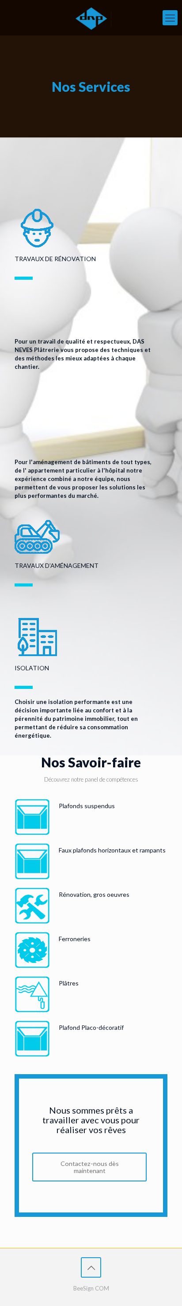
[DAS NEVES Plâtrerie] (91, 17)
